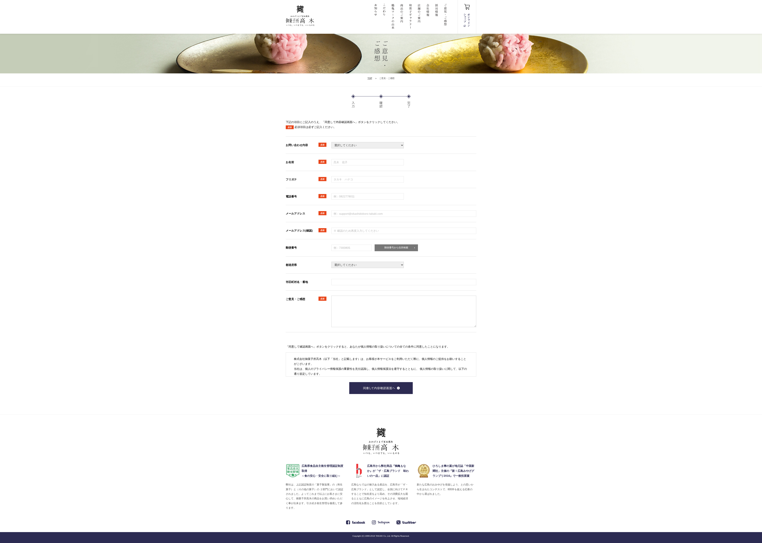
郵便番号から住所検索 (396, 247)
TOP (370, 78)
